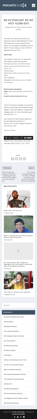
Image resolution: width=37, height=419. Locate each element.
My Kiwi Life (8, 384)
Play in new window (16, 141)
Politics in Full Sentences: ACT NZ (15, 360)
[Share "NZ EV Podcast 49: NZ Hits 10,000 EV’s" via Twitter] (17, 159)
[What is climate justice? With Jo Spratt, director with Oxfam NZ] (18, 224)
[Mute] (25, 138)
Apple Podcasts (16, 143)
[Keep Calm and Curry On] (18, 199)
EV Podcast (7, 355)
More (28, 143)
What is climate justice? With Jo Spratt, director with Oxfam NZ (18, 236)
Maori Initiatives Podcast (12, 369)
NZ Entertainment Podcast (13, 393)
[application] (18, 138)
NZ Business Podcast (11, 346)
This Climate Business (11, 331)
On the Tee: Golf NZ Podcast (14, 365)
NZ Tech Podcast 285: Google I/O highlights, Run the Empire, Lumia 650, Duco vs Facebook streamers (18, 264)
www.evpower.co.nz (10, 114)
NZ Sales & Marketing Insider (14, 317)
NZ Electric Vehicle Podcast (23, 27)
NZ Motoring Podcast (11, 389)
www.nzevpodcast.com (19, 96)
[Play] (6, 138)
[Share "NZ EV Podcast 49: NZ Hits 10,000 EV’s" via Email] (20, 159)
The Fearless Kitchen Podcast (14, 379)
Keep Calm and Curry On (13, 210)
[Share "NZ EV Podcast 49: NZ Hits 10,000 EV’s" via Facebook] (13, 159)
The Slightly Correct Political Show (16, 398)
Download (27, 141)
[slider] (29, 137)
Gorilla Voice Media (18, 414)
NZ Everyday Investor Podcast (14, 336)
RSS (23, 143)
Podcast (18, 29)
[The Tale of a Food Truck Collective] (18, 280)
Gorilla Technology (18, 412)
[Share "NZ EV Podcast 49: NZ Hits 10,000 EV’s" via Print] (24, 159)
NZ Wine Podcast (9, 350)
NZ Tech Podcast (9, 341)
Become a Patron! (9, 130)
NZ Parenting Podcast (11, 403)
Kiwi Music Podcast (10, 326)
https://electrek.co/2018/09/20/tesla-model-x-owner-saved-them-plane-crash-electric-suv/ (17, 66)
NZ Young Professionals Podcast (15, 374)
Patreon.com (8, 123)
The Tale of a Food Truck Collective (17, 292)
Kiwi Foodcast (8, 322)
